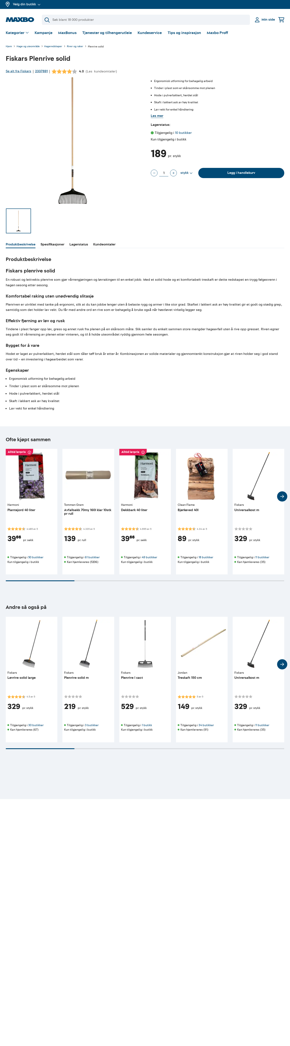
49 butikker (149, 557)
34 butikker (206, 725)
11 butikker (262, 557)
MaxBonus (67, 32)
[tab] (20, 245)
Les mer (157, 115)
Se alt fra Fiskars (18, 71)
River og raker (75, 46)
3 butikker (92, 725)
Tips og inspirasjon (184, 32)
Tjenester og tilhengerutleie (107, 32)
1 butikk (147, 725)
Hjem (9, 46)
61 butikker (92, 557)
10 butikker (183, 132)
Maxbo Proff (217, 32)
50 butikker (35, 557)
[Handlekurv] (281, 19)
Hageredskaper (53, 46)
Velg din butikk (24, 4)
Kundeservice (150, 32)
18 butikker (205, 557)
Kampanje (43, 32)
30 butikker (36, 725)
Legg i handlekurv (241, 172)
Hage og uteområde (28, 46)
